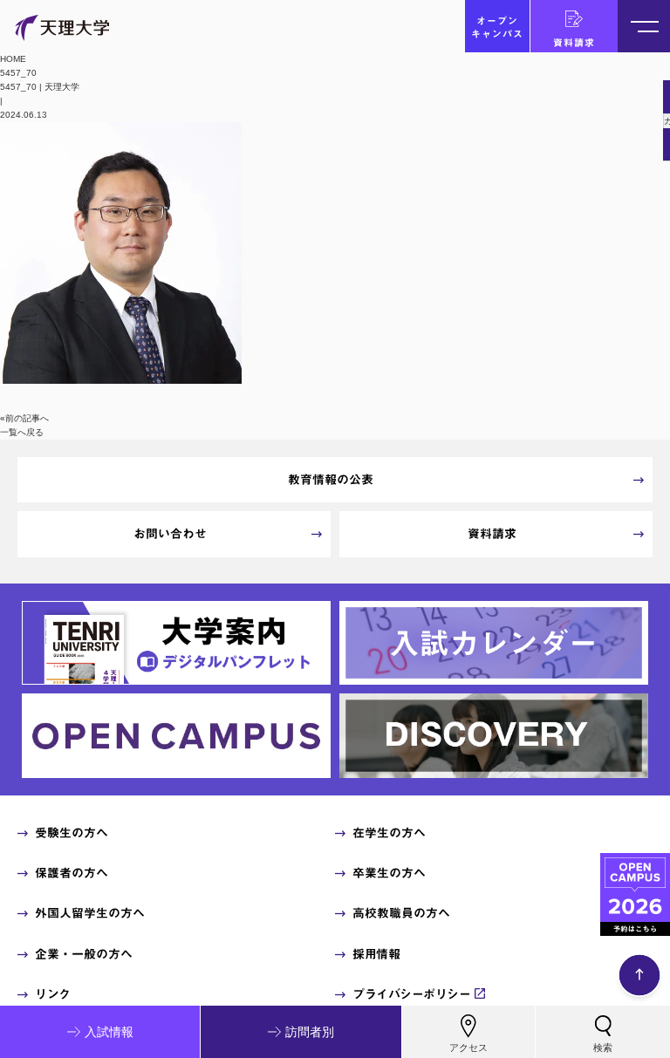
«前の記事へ (24, 418)
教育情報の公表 (330, 480)
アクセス (468, 1047)
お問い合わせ (170, 534)
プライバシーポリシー (411, 994)
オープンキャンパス (497, 27)
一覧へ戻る (22, 432)
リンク (53, 994)
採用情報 (376, 954)
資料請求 (574, 42)
